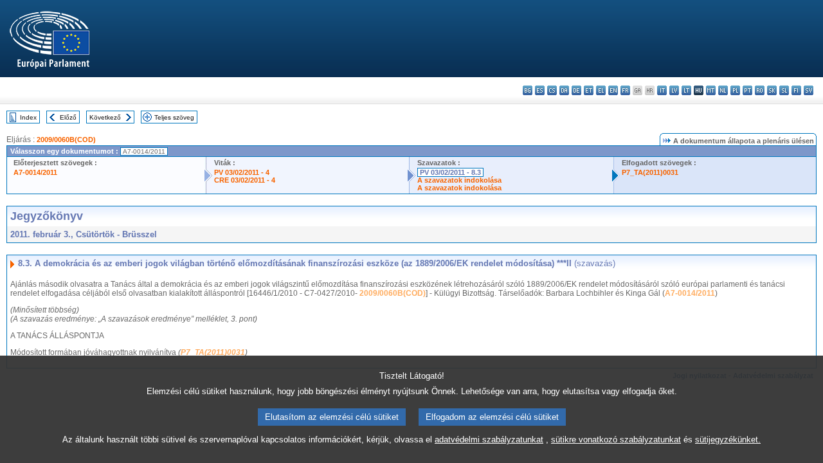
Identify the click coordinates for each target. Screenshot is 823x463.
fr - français (625, 90)
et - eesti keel (588, 90)
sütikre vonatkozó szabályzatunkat (616, 439)
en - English (613, 90)
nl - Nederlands (723, 90)
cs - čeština (552, 90)
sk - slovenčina (772, 90)
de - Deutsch (576, 90)
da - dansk (564, 90)
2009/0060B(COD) (66, 139)
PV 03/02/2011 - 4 (241, 172)
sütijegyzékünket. (728, 439)
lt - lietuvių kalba (686, 90)
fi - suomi (796, 90)
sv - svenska (808, 90)
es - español (540, 90)
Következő (105, 117)
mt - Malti (711, 90)
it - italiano (662, 90)
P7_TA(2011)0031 (650, 172)
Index (28, 117)
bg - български (527, 90)
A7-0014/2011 (35, 172)
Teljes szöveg (174, 117)
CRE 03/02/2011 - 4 (244, 180)
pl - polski (735, 90)
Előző (68, 117)
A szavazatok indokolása (459, 180)
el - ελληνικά (601, 90)
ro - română (759, 90)
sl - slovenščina (784, 90)
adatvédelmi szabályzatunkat (489, 439)
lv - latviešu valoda (674, 90)
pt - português (747, 90)
